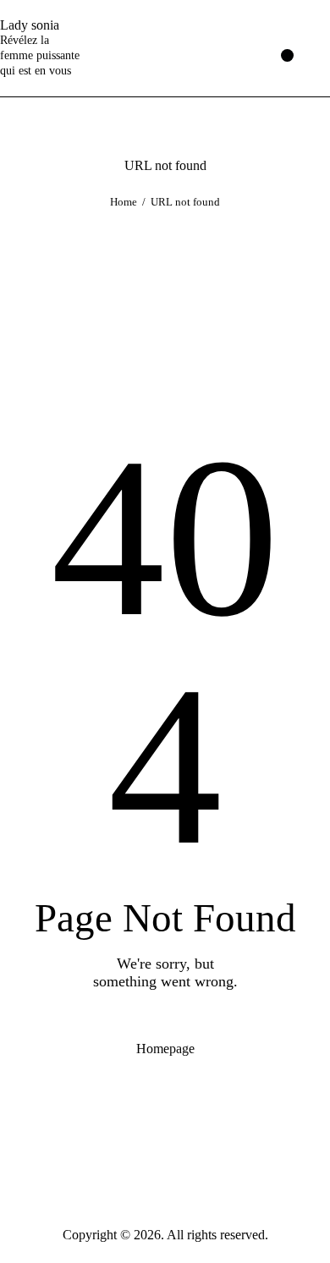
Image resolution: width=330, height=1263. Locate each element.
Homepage (165, 1048)
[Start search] (318, 49)
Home (123, 201)
